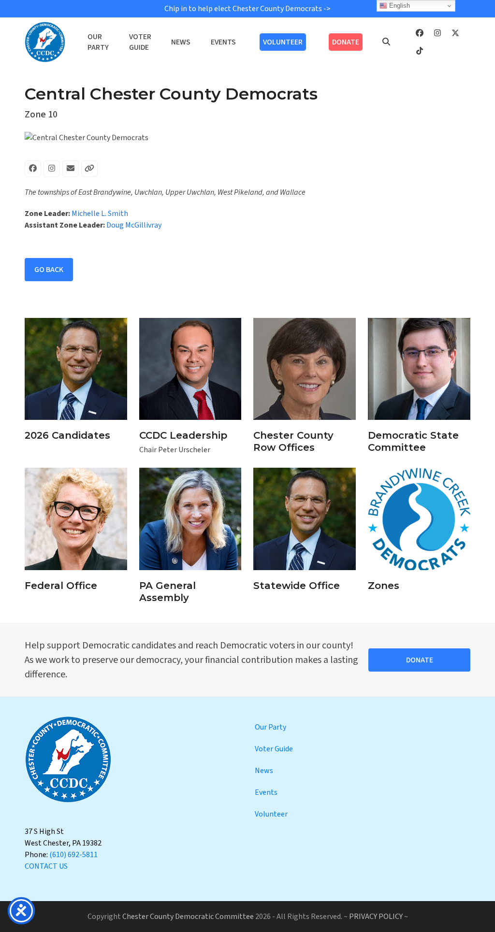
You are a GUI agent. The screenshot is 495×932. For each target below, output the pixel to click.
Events (266, 792)
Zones (383, 585)
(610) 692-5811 (73, 854)
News (264, 770)
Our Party (270, 727)
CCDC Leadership (183, 435)
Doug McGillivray (133, 225)
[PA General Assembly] (190, 518)
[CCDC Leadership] (190, 368)
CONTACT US (46, 866)
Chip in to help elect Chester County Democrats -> (247, 8)
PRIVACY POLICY (376, 916)
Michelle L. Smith (100, 213)
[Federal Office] (76, 518)
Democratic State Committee (413, 441)
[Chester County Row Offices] (304, 368)
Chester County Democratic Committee (188, 916)
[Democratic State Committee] (419, 368)
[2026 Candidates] (76, 368)
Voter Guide (274, 749)
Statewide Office (296, 585)
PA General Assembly (167, 591)
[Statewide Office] (304, 518)
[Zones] (419, 518)
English (398, 5)
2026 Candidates (67, 435)
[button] (386, 42)
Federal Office (61, 585)
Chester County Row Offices (293, 441)
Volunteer (271, 814)
